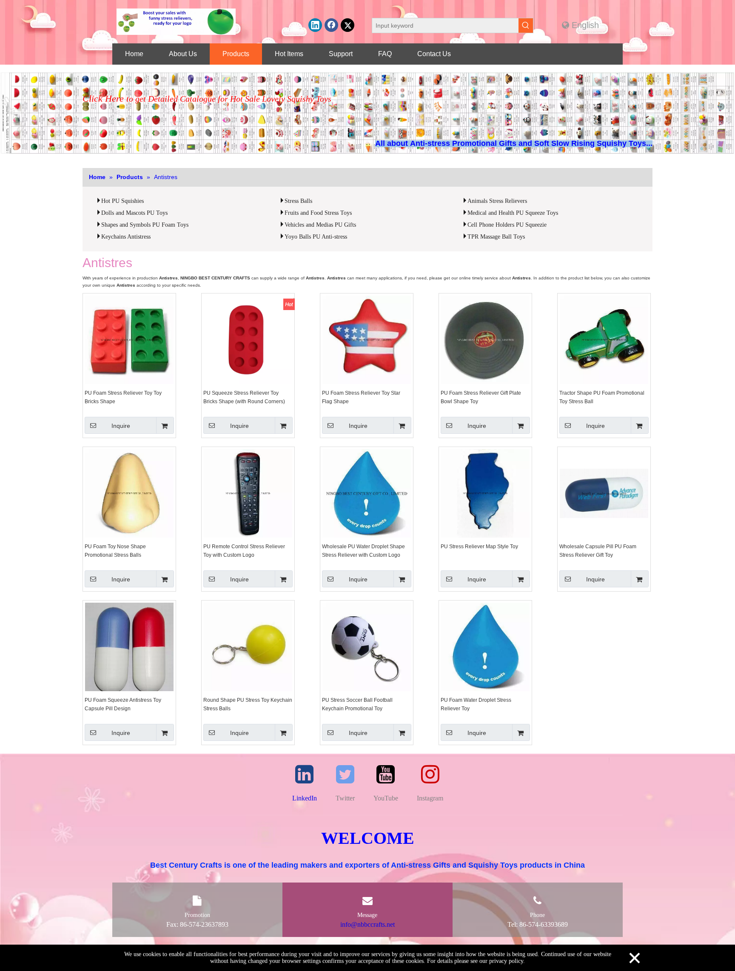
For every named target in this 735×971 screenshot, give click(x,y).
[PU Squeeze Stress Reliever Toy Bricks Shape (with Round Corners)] (248, 339)
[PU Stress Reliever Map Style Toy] (485, 493)
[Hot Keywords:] (525, 25)
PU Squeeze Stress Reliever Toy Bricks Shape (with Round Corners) (244, 397)
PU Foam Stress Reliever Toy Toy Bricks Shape (123, 397)
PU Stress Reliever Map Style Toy (479, 547)
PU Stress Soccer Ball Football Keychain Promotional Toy (357, 704)
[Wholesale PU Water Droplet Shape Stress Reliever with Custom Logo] (366, 493)
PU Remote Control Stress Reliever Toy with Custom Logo (244, 551)
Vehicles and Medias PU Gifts (320, 225)
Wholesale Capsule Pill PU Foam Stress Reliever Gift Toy (597, 551)
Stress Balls (298, 201)
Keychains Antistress (126, 236)
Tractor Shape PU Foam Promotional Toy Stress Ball (601, 397)
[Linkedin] (315, 25)
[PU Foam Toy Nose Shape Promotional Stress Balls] (129, 493)
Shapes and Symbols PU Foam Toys (144, 225)
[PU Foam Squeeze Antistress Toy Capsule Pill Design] (129, 650)
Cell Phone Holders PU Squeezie (507, 225)
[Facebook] (331, 25)
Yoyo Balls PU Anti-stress (316, 236)
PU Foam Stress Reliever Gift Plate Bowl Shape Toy (481, 397)
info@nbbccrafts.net (367, 924)
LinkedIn (304, 798)
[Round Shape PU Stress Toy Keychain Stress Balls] (248, 646)
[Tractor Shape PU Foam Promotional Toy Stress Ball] (604, 339)
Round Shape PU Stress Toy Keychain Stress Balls (247, 704)
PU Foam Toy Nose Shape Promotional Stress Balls (115, 551)
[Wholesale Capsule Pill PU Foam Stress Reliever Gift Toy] (604, 493)
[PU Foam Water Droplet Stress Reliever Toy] (485, 646)
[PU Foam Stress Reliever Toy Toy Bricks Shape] (129, 339)
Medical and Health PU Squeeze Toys (512, 213)
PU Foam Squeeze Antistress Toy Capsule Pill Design (123, 704)
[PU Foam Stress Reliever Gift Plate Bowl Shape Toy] (485, 339)
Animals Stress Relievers (497, 201)
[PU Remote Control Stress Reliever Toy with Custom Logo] (248, 493)
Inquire (120, 425)
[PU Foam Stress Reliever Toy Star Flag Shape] (366, 339)
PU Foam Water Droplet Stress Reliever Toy (476, 704)
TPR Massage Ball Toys (496, 236)
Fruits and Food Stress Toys (318, 213)
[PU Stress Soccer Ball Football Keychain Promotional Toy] (366, 646)
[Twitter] (347, 25)
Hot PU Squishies (122, 201)
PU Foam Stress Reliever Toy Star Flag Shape (361, 397)
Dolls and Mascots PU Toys (134, 213)
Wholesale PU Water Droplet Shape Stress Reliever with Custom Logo (363, 551)
